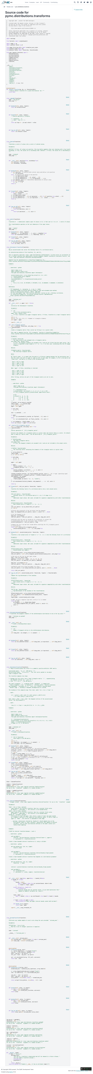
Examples (32, 2)
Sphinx (11, 1072)
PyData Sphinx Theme (82, 1070)
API (41, 2)
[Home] (4, 7)
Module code (10, 6)
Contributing (54, 2)
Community (46, 2)
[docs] (67, 97)
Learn (37, 2)
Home (26, 2)
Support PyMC (79, 9)
